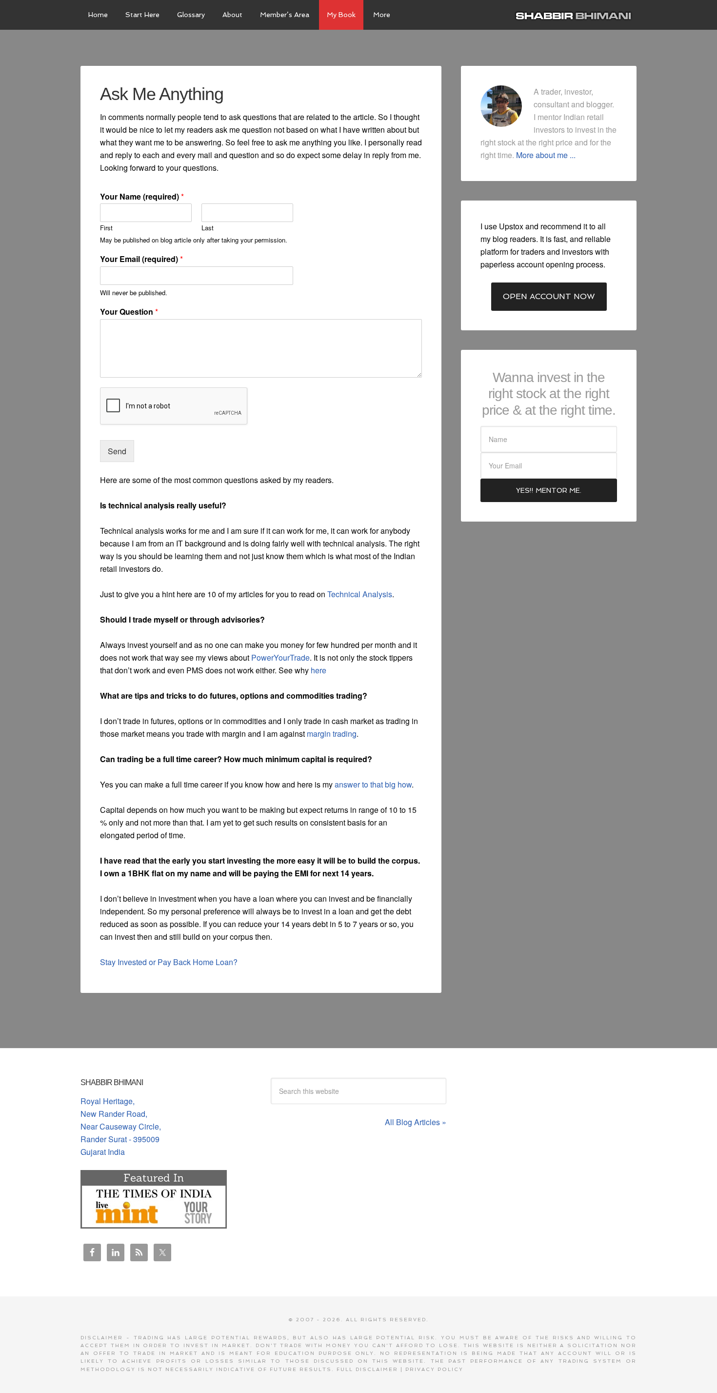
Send (117, 451)
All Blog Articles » (415, 1122)
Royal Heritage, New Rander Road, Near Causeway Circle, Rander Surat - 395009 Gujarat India (120, 1126)
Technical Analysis (359, 594)
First (106, 228)
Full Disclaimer (367, 1369)
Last (207, 228)
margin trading (332, 733)
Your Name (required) (142, 197)
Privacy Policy (434, 1369)
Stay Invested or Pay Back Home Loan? (169, 962)
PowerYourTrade (280, 657)
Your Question (129, 312)
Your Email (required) (141, 259)
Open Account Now (549, 296)
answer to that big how (373, 784)
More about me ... (546, 155)
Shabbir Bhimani (576, 14)
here (318, 670)
